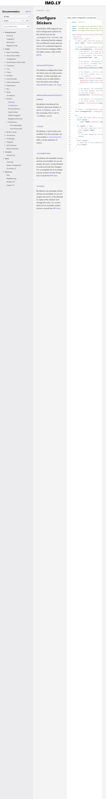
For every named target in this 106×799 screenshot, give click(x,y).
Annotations (11, 95)
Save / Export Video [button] (13, 56)
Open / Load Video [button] (13, 52)
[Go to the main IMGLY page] (53, 2)
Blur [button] (8, 89)
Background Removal (15, 119)
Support (9, 185)
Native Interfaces (13, 149)
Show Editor (11, 42)
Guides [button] (7, 49)
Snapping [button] (10, 142)
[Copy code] (98, 24)
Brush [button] (9, 92)
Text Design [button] (10, 139)
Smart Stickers (13, 112)
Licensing (10, 162)
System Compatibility (14, 165)
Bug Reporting (11, 178)
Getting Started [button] (10, 32)
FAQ (8, 175)
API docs (54, 175)
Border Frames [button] (12, 132)
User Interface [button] (11, 145)
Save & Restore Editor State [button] (16, 62)
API (27, 12)
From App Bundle (16, 125)
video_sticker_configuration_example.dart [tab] (81, 18)
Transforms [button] (10, 66)
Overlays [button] (10, 75)
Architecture (11, 155)
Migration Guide (12, 46)
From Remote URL (16, 129)
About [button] (7, 159)
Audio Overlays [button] (12, 79)
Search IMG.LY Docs (16, 27)
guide (38, 55)
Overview (10, 36)
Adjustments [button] (11, 85)
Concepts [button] (8, 152)
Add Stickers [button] (12, 122)
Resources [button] (8, 172)
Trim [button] (8, 69)
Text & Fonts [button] (11, 135)
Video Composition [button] (13, 82)
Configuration (11, 59)
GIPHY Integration (14, 115)
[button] (49, 74)
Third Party (10, 168)
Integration (10, 39)
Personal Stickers (14, 109)
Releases (10, 182)
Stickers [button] (9, 99)
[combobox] (16, 16)
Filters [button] (9, 72)
